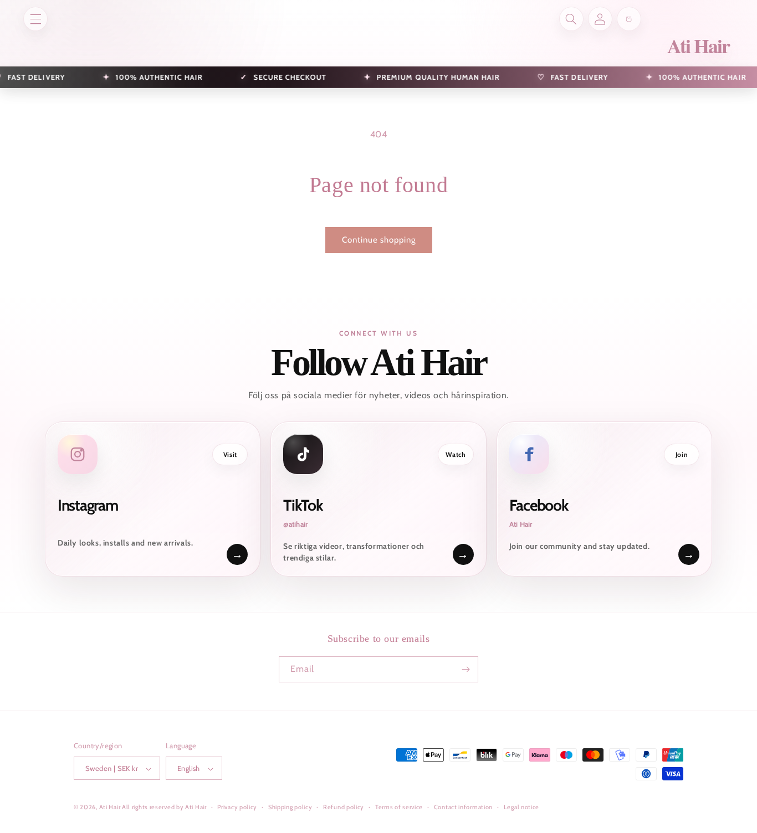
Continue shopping (379, 240)
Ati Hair (110, 807)
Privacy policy (237, 807)
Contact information (463, 807)
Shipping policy (290, 807)
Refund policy (343, 807)
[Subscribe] (465, 669)
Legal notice (521, 807)
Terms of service (399, 807)
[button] (35, 19)
